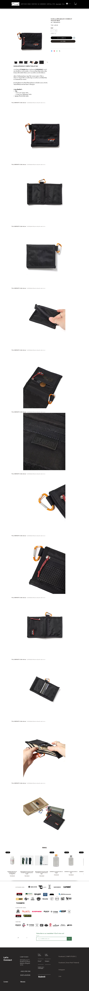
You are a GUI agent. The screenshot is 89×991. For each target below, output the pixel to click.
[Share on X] (59, 51)
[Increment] (56, 31)
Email (37, 934)
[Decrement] (52, 31)
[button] (29, 4)
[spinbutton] (54, 31)
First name (39, 954)
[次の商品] (85, 860)
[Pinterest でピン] (54, 51)
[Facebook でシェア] (51, 51)
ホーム (15, 13)
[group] (44, 863)
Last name (46, 954)
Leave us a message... (41, 967)
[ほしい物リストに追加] (74, 38)
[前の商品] (3, 860)
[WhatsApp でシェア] (57, 51)
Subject (47, 960)
